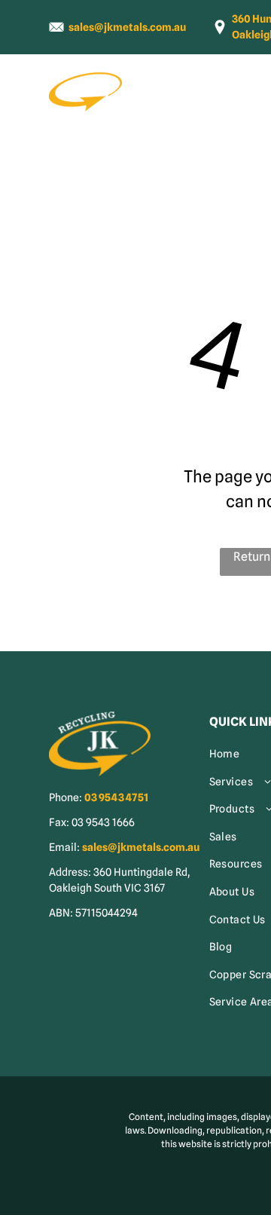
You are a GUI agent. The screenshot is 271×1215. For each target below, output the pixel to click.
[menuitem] (188, 99)
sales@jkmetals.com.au (127, 27)
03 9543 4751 (116, 797)
